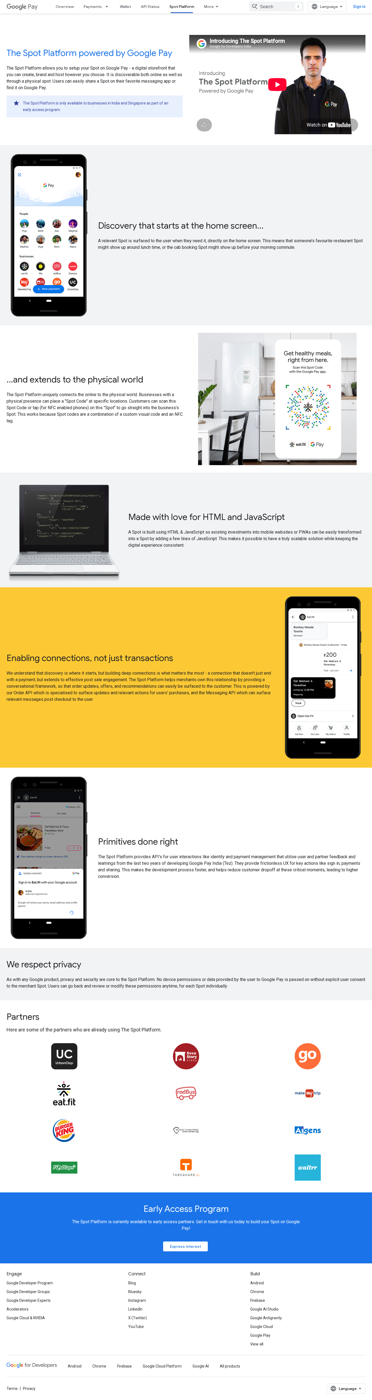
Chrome (257, 1292)
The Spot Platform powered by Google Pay (89, 52)
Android (257, 1283)
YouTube (136, 1326)
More (209, 6)
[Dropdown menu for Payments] (108, 6)
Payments (93, 6)
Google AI (201, 1366)
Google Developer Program (30, 1283)
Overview (65, 6)
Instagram (137, 1300)
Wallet (125, 6)
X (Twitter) (137, 1318)
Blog (132, 1283)
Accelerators (18, 1309)
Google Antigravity (266, 1318)
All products (230, 1366)
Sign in (359, 6)
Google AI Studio (264, 1309)
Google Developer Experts (29, 1300)
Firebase (257, 1300)
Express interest (185, 1246)
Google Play (260, 1335)
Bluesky (135, 1292)
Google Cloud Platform (162, 1366)
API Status (150, 6)
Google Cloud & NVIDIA (26, 1318)
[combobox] (276, 6)
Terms (12, 1388)
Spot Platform (181, 6)
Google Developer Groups (28, 1292)
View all (256, 1344)
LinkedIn (135, 1309)
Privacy (29, 1388)
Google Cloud (261, 1326)
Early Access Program (186, 1208)
